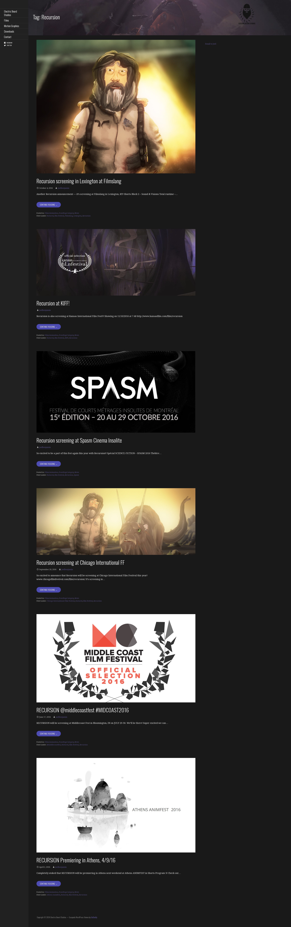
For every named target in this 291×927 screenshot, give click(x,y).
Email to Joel (210, 44)
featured (50, 216)
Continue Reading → (48, 204)
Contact (7, 37)
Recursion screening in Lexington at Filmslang (78, 181)
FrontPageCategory (66, 213)
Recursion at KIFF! (53, 303)
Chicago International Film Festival (61, 601)
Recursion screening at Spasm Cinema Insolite (79, 440)
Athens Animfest (53, 895)
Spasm (76, 475)
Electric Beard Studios (10, 13)
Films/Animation (51, 213)
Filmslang (69, 216)
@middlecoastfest (54, 745)
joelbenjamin (63, 188)
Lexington (78, 216)
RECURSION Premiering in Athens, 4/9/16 (75, 860)
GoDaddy (94, 917)
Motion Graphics (11, 26)
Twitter (9, 45)
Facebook (9, 43)
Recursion (87, 216)
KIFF (66, 338)
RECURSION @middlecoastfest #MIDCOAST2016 (82, 710)
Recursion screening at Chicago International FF (80, 562)
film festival (59, 216)
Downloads (9, 31)
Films (6, 20)
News (77, 213)
